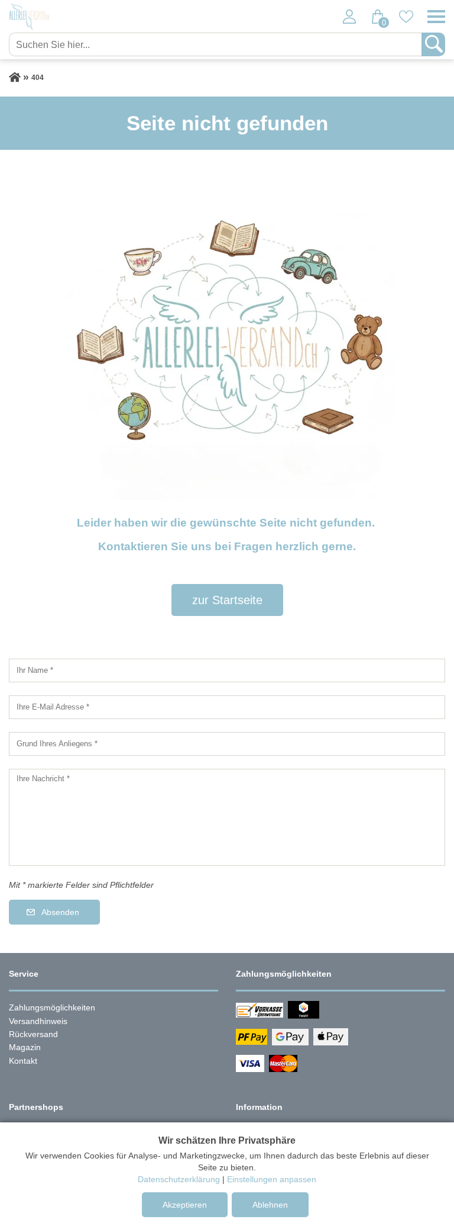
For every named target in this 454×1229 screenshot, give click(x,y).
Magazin (25, 1047)
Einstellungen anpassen (271, 1179)
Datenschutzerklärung (179, 1179)
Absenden (60, 912)
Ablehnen (270, 1204)
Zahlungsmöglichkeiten (52, 1007)
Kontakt (23, 1061)
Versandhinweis (38, 1021)
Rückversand (33, 1034)
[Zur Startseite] (15, 77)
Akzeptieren (185, 1204)
